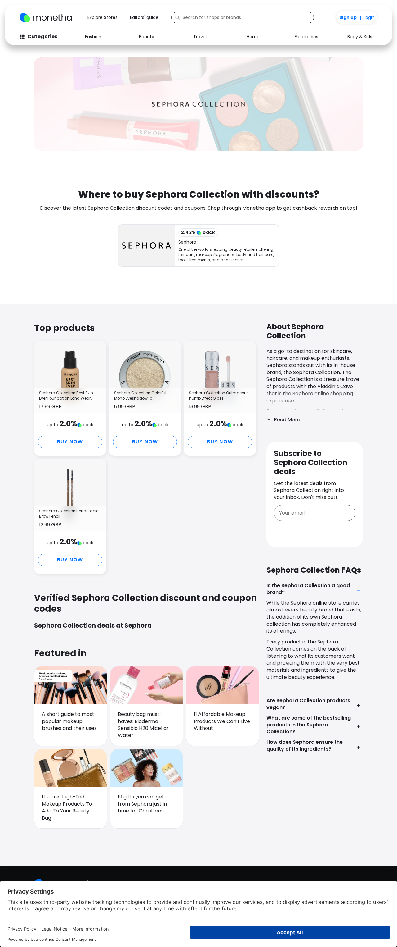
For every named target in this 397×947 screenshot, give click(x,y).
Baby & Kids (359, 37)
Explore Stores (102, 17)
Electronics (306, 37)
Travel (200, 37)
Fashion (93, 37)
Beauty (146, 37)
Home (253, 37)
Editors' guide (144, 17)
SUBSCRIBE (314, 531)
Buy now (70, 441)
